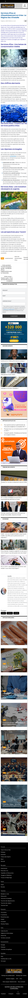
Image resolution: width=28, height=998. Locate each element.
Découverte (4, 896)
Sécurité (3, 861)
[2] (14, 404)
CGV (17, 978)
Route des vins (4, 870)
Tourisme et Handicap (6, 898)
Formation (3, 921)
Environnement (4, 942)
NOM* (4, 296)
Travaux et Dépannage (6, 877)
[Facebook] (1, 1)
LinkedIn (16, 613)
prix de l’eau (13, 156)
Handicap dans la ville (6, 958)
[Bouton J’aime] (25, 21)
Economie (3, 854)
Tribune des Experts (6, 857)
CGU (21, 978)
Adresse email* (7, 301)
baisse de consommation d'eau (18, 258)
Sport (2, 859)
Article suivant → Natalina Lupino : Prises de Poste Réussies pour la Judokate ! (7, 279)
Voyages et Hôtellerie (6, 875)
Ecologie (3, 945)
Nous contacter (21, 982)
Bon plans (3, 865)
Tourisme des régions (6, 903)
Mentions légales (10, 978)
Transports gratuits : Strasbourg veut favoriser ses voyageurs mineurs (15, 434)
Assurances (4, 912)
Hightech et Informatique (7, 933)
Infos (2, 956)
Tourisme (3, 891)
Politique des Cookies (21, 975)
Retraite (3, 887)
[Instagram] (3, 1)
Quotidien (3, 953)
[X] (5, 1)
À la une (3, 847)
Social (2, 881)
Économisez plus (5, 917)
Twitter (3, 613)
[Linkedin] (7, 1)
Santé (2, 884)
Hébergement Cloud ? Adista (8, 374)
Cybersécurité (4, 931)
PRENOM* (5, 290)
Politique (3, 852)
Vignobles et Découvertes (7, 873)
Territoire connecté (5, 938)
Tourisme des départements (8, 901)
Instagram (10, 994)
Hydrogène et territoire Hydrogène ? (10, 388)
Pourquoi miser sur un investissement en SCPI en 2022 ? (15, 429)
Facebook (9, 613)
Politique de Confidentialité (8, 309)
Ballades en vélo (5, 894)
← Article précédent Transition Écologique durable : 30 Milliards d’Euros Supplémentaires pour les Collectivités (6, 269)
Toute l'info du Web (5, 850)
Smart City (3, 935)
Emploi (2, 919)
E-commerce (4, 915)
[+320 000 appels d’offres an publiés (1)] (14, 332)
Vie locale (3, 961)
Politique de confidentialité (8, 975)
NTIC (2, 928)
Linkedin (25, 994)
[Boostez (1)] (14, 450)
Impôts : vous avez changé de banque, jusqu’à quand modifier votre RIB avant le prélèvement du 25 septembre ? (13, 535)
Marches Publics (5, 924)
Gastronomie (4, 868)
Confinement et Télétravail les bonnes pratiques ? (13, 361)
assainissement (9, 258)
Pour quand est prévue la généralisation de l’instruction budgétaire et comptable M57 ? (14, 425)
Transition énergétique (6, 949)
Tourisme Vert (4, 905)
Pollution (3, 947)
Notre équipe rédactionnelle (10, 982)
